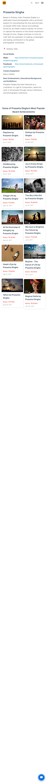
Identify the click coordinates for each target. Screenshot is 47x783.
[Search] (31, 2)
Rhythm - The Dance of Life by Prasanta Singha (32, 264)
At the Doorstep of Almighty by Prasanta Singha (11, 230)
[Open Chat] (41, 777)
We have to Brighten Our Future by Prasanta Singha (34, 230)
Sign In (37, 3)
